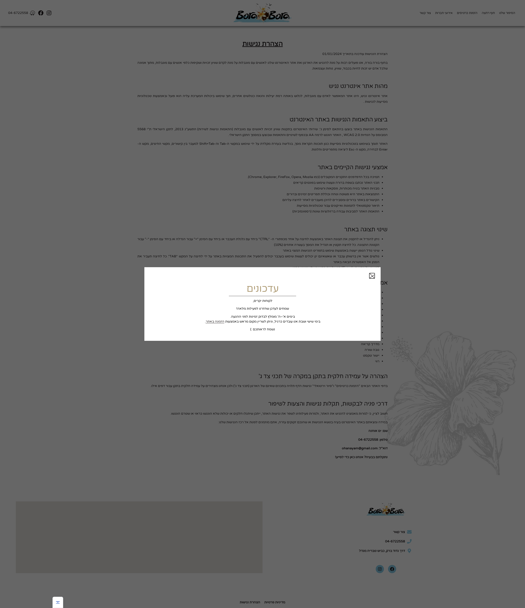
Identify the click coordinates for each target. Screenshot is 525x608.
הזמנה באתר (215, 321)
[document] (262, 304)
